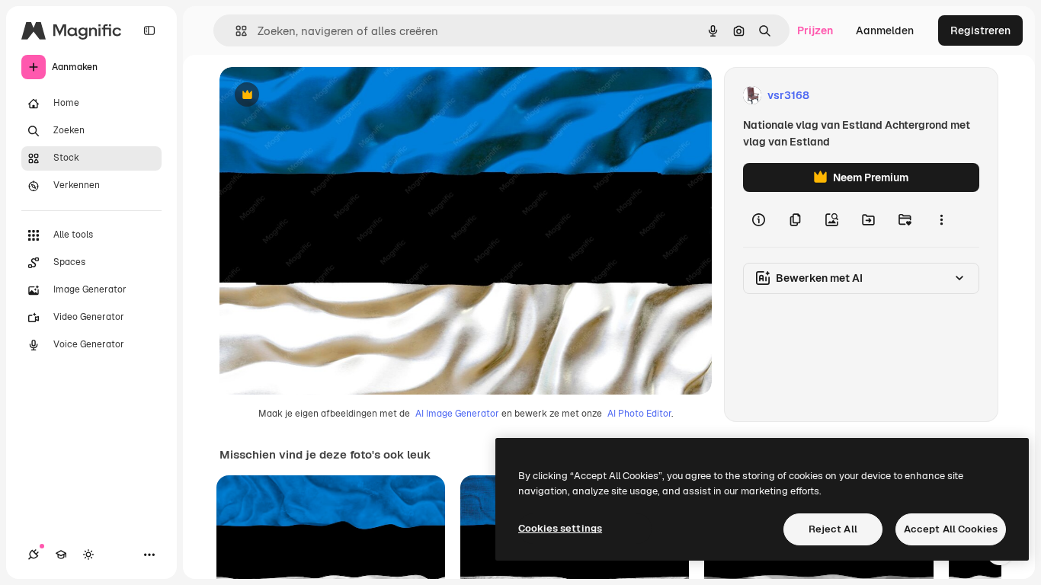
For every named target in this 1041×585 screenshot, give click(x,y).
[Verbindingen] (33, 554)
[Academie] (61, 554)
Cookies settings (560, 528)
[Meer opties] (941, 219)
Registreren (980, 30)
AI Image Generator (457, 414)
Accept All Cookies (951, 529)
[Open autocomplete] (235, 31)
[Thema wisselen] (88, 554)
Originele (320, 95)
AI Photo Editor (639, 414)
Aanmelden (885, 30)
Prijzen (815, 30)
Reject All (833, 529)
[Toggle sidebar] (149, 30)
